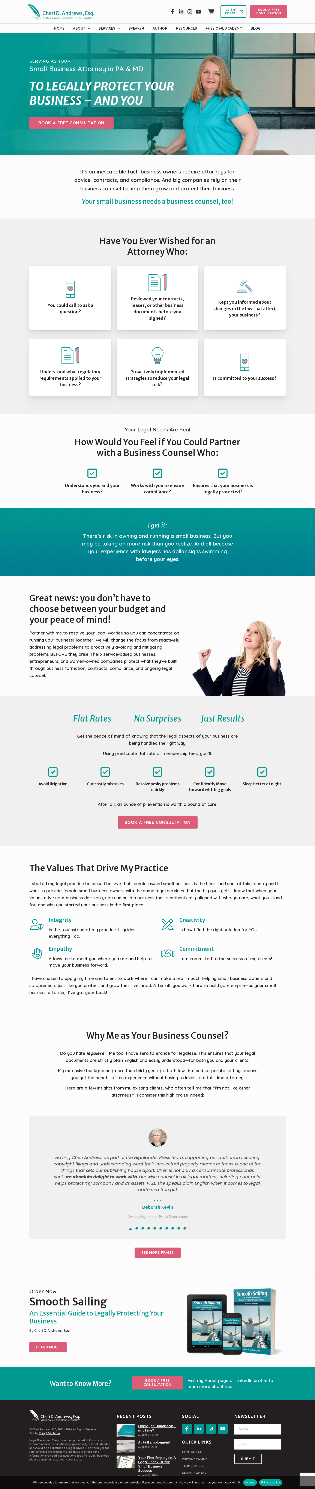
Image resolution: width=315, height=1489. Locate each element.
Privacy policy (270, 1482)
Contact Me (192, 1452)
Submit (248, 1459)
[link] (126, 1430)
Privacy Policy (194, 1459)
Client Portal (194, 1473)
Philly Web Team (49, 1433)
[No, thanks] (310, 1482)
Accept (250, 1482)
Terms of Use (193, 1466)
